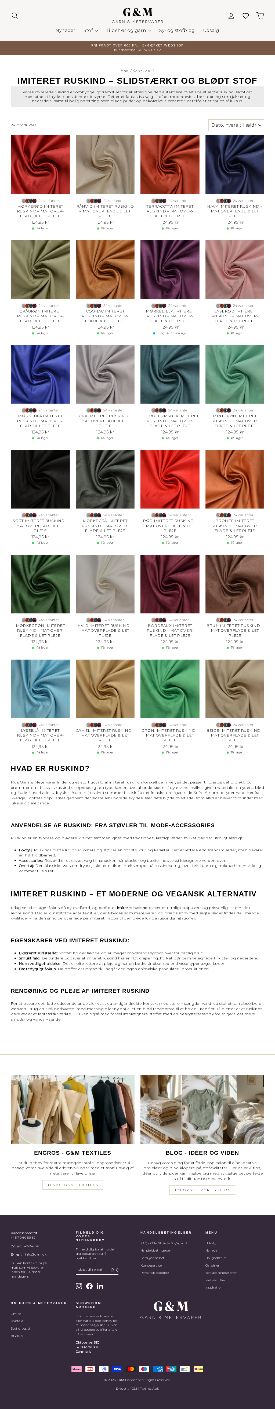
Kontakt (17, 1321)
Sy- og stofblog (177, 30)
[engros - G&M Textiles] (73, 1109)
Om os (16, 1314)
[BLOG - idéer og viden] (202, 1109)
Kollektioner (142, 70)
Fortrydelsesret (152, 1258)
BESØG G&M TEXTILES (72, 1185)
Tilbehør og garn (126, 30)
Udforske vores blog (202, 1190)
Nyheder (65, 30)
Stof (89, 30)
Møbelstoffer (215, 1280)
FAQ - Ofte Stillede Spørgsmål (164, 1243)
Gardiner (212, 1265)
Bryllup (17, 1336)
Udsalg (211, 30)
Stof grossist (21, 1328)
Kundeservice (151, 1265)
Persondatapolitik (154, 1273)
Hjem (125, 70)
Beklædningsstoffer (221, 1273)
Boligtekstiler (216, 1258)
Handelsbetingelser (155, 1250)
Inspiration (214, 1287)
